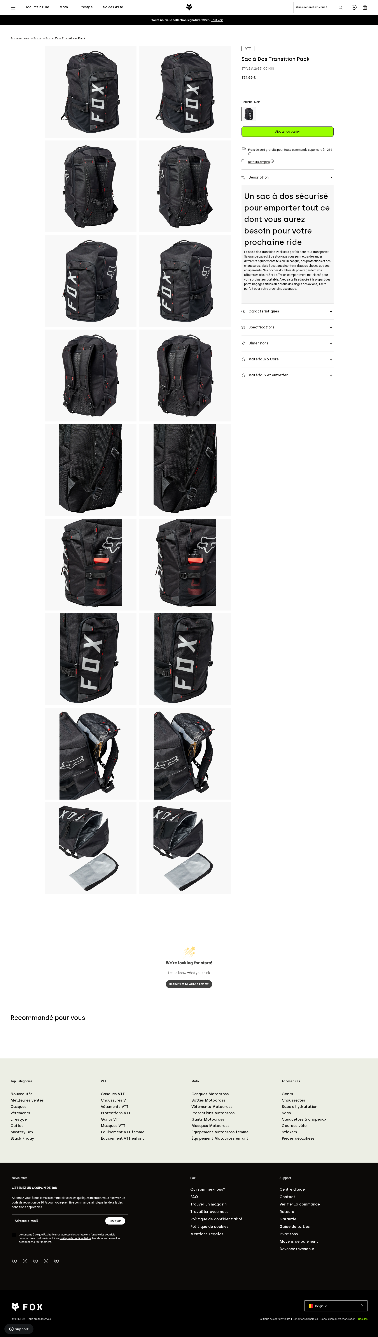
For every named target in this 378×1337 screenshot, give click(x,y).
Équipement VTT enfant (122, 1138)
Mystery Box (21, 1132)
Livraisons (289, 1234)
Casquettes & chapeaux (304, 1119)
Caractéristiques (263, 311)
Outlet (16, 1125)
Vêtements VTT (114, 1106)
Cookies (363, 1319)
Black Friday (22, 1138)
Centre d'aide (292, 1189)
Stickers (289, 1132)
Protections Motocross (213, 1113)
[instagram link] (25, 1261)
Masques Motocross (210, 1125)
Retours (287, 1211)
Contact (287, 1197)
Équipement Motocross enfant (219, 1138)
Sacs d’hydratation (299, 1106)
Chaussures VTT (115, 1100)
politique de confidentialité (75, 1238)
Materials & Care (263, 359)
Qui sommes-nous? (207, 1189)
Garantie (288, 1219)
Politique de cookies (209, 1226)
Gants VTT (110, 1119)
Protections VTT (116, 1113)
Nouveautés (21, 1094)
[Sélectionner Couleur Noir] (249, 114)
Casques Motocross (210, 1094)
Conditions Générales (305, 1319)
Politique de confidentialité (216, 1219)
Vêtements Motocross (212, 1106)
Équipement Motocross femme (219, 1132)
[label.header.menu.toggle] (13, 7)
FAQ (194, 1197)
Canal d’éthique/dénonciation (337, 1319)
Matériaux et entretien (268, 375)
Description (258, 177)
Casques (18, 1106)
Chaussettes (293, 1100)
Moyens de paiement (299, 1241)
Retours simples (259, 162)
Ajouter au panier (287, 131)
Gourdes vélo (294, 1125)
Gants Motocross (207, 1119)
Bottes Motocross (208, 1100)
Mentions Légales (206, 1234)
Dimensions (258, 343)
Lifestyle (18, 1119)
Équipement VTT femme (122, 1132)
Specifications (261, 327)
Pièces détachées (298, 1138)
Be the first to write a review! (189, 984)
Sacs (286, 1113)
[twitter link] (46, 1261)
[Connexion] (354, 7)
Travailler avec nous (209, 1211)
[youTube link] (56, 1261)
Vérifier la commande (300, 1204)
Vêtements (20, 1113)
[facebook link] (35, 1261)
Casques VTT (113, 1094)
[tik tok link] (14, 1261)
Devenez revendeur (297, 1249)
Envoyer (115, 1221)
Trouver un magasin (208, 1204)
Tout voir (217, 20)
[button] (336, 1305)
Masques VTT (113, 1125)
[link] (365, 7)
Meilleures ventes (27, 1100)
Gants (287, 1094)
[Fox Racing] (189, 7)
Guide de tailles (295, 1226)
